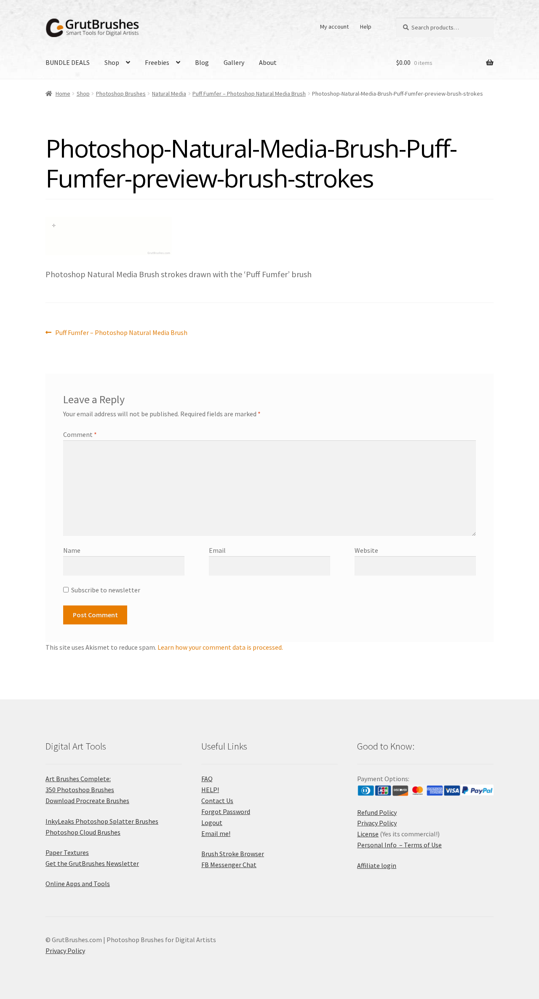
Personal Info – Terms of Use (399, 845)
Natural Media (169, 93)
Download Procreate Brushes (87, 800)
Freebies (157, 62)
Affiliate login (376, 865)
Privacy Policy (377, 823)
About (268, 62)
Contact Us (217, 800)
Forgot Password (225, 811)
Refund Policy (377, 812)
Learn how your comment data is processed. (220, 647)
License (368, 834)
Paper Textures (67, 852)
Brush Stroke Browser (232, 853)
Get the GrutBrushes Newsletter (92, 863)
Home (63, 93)
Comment (80, 434)
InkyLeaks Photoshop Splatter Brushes (101, 821)
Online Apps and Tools (77, 883)
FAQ (207, 778)
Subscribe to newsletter (105, 590)
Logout (211, 822)
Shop (111, 62)
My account (334, 26)
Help (365, 26)
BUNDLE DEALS (67, 62)
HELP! (210, 789)
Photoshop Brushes (121, 93)
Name (71, 550)
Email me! (215, 833)
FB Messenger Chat (228, 864)
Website (366, 550)
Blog (202, 62)
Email (217, 550)
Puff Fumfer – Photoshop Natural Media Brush (249, 93)
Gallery (234, 62)
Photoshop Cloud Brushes (82, 832)
